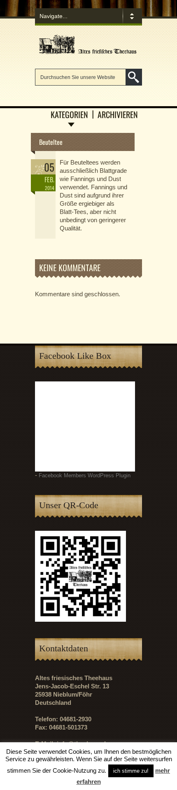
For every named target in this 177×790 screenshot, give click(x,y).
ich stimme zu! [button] (131, 771)
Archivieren (118, 114)
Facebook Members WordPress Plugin (84, 476)
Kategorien (69, 114)
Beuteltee (51, 142)
